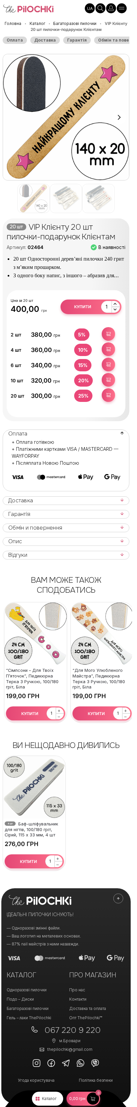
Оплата (15, 40)
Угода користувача (36, 1080)
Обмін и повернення (35, 528)
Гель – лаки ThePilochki (29, 1017)
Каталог (49, 1098)
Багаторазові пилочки (74, 23)
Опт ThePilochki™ (85, 1017)
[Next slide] (119, 117)
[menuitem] (90, 8)
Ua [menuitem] (90, 8)
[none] (90, 8)
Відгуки (17, 555)
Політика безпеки (96, 1080)
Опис (15, 541)
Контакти (77, 999)
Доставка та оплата (87, 1008)
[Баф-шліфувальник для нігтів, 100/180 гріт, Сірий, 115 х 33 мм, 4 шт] (34, 787)
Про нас (77, 989)
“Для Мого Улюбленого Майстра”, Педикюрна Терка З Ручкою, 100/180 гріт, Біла (98, 678)
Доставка (45, 40)
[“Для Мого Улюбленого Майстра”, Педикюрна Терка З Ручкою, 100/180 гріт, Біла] (102, 633)
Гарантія (77, 40)
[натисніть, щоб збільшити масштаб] (66, 117)
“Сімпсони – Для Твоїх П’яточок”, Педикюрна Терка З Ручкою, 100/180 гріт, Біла (32, 678)
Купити (82, 306)
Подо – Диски (20, 999)
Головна (13, 23)
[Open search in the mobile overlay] (100, 8)
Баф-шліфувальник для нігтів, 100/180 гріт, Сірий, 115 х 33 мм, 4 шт (31, 829)
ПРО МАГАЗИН (92, 975)
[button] (83, 1099)
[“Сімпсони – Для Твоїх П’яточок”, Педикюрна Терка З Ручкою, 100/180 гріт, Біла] (35, 633)
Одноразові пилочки (27, 989)
